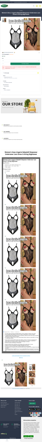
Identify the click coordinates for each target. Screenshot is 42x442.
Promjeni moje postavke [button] (28, 438)
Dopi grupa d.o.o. (13, 438)
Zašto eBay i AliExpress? (5, 404)
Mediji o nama (3, 407)
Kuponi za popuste (4, 402)
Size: (3, 58)
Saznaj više (7, 68)
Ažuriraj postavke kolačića (5, 0)
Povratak (21, 10)
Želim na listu (32, 403)
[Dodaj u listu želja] (39, 52)
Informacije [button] (6, 72)
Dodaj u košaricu (26, 63)
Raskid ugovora (17, 407)
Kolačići (16, 414)
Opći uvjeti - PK (17, 405)
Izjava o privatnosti (18, 408)
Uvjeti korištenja (17, 402)
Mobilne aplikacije (3, 405)
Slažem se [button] (26, 436)
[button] (34, 6)
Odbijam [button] (31, 436)
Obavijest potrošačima (18, 411)
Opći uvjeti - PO (17, 404)
